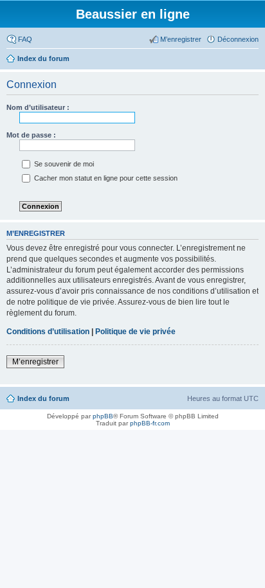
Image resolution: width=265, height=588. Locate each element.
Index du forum (43, 398)
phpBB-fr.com (150, 423)
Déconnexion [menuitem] (238, 39)
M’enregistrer (35, 361)
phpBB (103, 416)
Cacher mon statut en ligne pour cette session (105, 178)
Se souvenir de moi (63, 164)
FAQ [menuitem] (25, 39)
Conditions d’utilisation (47, 331)
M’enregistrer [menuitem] (180, 39)
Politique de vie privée (135, 331)
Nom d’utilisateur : (37, 107)
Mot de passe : (31, 135)
